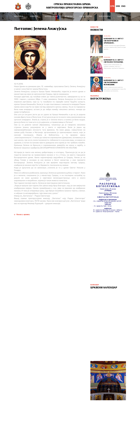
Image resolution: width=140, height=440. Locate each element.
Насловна (18, 16)
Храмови (69, 16)
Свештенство (85, 16)
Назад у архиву (23, 214)
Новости (34, 16)
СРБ (112, 6)
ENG (123, 6)
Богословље (105, 16)
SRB (118, 6)
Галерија (121, 16)
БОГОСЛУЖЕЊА (51, 16)
